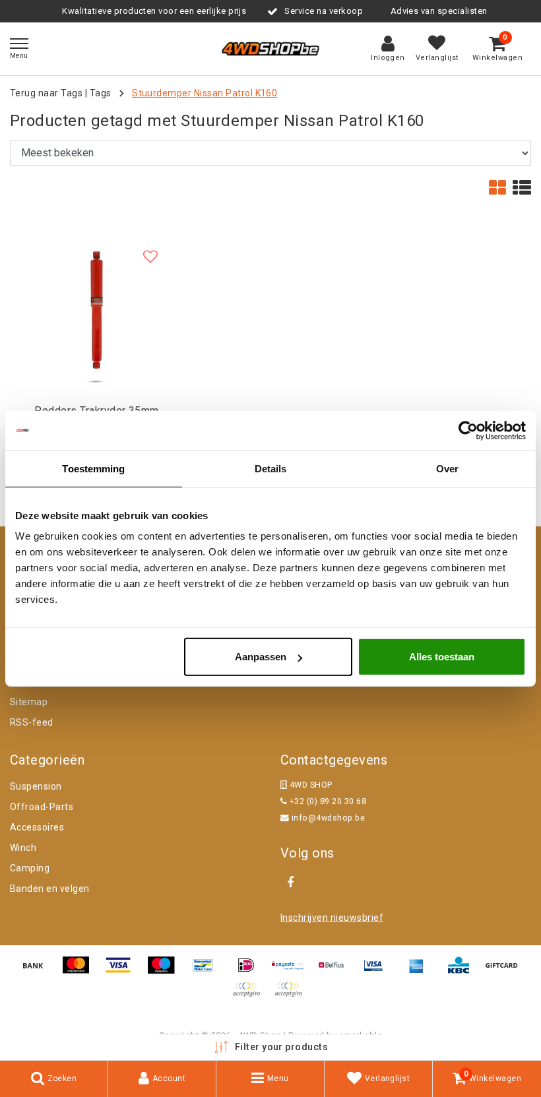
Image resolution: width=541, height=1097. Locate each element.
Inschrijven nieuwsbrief (331, 917)
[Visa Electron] (378, 971)
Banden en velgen (50, 888)
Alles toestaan (441, 656)
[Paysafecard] (293, 971)
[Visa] (123, 971)
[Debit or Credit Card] (291, 995)
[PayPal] (251, 995)
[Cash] (505, 971)
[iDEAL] (251, 971)
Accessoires (37, 827)
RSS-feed (31, 722)
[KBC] (463, 971)
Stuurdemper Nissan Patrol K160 (204, 93)
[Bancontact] (208, 971)
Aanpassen (260, 656)
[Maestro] (165, 971)
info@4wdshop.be (328, 818)
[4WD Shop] (270, 48)
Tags (100, 93)
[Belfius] (336, 971)
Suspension (36, 786)
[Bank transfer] (37, 971)
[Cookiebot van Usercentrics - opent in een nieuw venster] (468, 430)
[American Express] (421, 971)
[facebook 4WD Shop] (290, 882)
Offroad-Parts (41, 806)
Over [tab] (447, 468)
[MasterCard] (80, 971)
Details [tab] (271, 468)
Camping (29, 868)
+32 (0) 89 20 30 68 (326, 801)
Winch (23, 847)
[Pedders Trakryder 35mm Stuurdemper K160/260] (97, 311)
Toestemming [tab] (93, 468)
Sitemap (29, 702)
